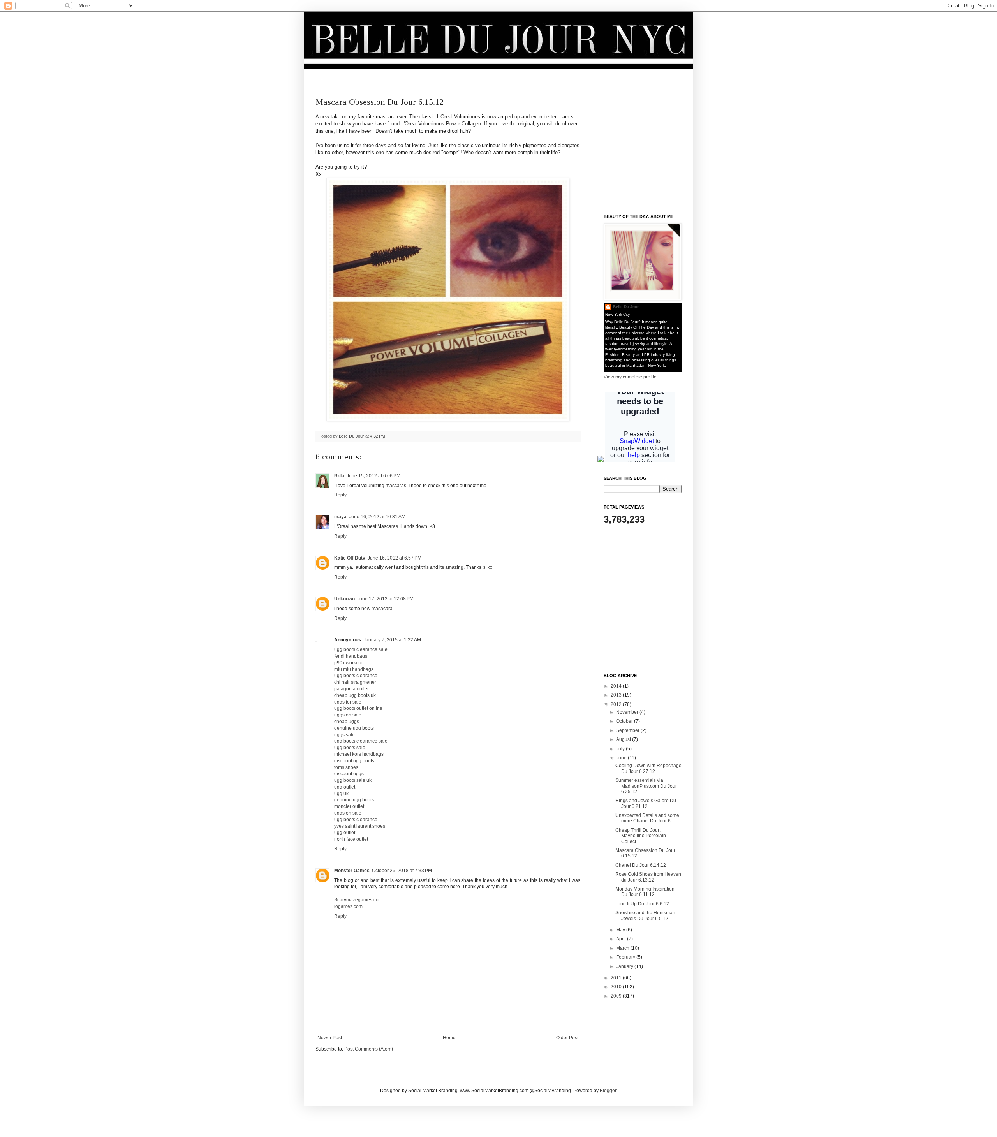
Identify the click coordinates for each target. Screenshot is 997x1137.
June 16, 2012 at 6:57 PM (394, 558)
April (621, 939)
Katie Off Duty (349, 558)
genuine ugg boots (354, 728)
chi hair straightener (355, 682)
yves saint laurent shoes (359, 826)
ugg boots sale (349, 747)
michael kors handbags (359, 754)
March (623, 948)
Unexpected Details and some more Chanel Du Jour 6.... (647, 818)
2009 (617, 996)
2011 (617, 977)
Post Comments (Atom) (368, 1049)
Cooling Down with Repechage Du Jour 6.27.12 (648, 768)
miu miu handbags (353, 669)
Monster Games (352, 870)
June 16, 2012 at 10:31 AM (377, 516)
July (621, 749)
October (625, 721)
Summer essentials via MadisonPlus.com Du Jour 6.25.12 (646, 786)
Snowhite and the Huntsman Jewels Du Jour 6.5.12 (645, 915)
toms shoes (346, 767)
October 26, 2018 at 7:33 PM (402, 870)
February (626, 957)
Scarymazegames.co (356, 900)
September (628, 730)
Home (449, 1037)
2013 (617, 695)
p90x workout (348, 662)
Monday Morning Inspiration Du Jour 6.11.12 (645, 891)
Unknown (344, 599)
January (625, 966)
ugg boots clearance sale (361, 649)
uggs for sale (347, 702)
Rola (339, 476)
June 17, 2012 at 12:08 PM (385, 599)
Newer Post (329, 1037)
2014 (617, 686)
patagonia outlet (351, 689)
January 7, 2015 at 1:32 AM (392, 639)
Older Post (567, 1037)
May (621, 930)
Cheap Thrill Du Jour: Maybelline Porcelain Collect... (640, 835)
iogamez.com (348, 906)
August (624, 739)
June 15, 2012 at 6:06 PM (373, 476)
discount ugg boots (354, 761)
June (622, 757)
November (627, 712)
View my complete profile (630, 377)
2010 (617, 986)
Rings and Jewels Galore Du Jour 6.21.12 (645, 803)
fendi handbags (350, 656)
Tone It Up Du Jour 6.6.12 (642, 903)
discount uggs (349, 773)
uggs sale (344, 734)
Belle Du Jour (352, 436)
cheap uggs (346, 721)
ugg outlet (344, 787)
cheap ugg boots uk (355, 695)
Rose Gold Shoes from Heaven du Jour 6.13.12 (648, 876)
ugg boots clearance (355, 675)
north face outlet (351, 839)
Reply (340, 495)
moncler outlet (349, 806)
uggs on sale (347, 715)
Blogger (608, 1090)
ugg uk (341, 793)
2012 (617, 704)
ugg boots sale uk (353, 780)
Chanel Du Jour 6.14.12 (640, 865)
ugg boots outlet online (358, 708)
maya (340, 516)
